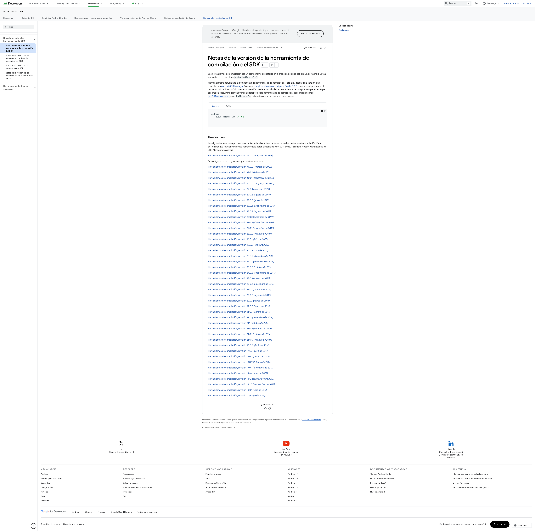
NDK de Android (377, 492)
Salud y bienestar (130, 483)
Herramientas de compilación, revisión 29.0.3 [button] (239, 189)
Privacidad (127, 492)
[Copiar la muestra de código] (325, 111)
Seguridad (45, 483)
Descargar (8, 18)
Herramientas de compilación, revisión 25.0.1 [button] (241, 261)
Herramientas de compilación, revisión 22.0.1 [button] (239, 300)
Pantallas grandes (213, 474)
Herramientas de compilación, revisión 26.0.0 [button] (238, 245)
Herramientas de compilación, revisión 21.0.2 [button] (240, 328)
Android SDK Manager (232, 86)
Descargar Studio (378, 487)
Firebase (101, 512)
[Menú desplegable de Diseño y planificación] (81, 3)
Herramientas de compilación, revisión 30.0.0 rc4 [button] (241, 183)
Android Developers (216, 47)
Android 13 (292, 492)
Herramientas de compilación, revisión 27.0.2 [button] (241, 222)
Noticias (44, 492)
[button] (16, 39)
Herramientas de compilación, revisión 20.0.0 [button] (238, 345)
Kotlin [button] (228, 106)
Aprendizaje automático (134, 478)
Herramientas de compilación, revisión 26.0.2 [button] (240, 233)
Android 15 (293, 483)
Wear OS (209, 478)
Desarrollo (93, 3)
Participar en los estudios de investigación (471, 487)
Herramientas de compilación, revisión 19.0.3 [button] (239, 356)
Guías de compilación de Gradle (179, 18)
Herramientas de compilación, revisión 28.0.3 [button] (241, 206)
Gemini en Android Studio (54, 18)
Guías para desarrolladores (382, 478)
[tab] (215, 106)
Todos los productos (147, 512)
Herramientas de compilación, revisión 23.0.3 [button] (239, 278)
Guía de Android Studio (380, 474)
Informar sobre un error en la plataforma (470, 474)
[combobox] (457, 3)
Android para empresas (51, 478)
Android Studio (511, 3)
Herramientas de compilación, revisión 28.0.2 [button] (239, 211)
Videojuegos (128, 474)
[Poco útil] (325, 48)
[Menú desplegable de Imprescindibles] (49, 3)
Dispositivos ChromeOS (216, 483)
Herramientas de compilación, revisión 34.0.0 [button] (240, 166)
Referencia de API (378, 483)
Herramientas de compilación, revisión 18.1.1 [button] (241, 379)
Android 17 (293, 474)
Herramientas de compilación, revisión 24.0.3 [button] (242, 272)
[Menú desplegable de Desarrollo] (102, 3)
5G (124, 496)
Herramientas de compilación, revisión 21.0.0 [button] (240, 339)
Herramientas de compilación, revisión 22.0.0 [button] (239, 306)
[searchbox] (18, 27)
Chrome (88, 512)
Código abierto (47, 487)
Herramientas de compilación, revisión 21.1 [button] (238, 323)
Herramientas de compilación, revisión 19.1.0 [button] (238, 351)
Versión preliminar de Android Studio (138, 18)
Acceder (527, 3)
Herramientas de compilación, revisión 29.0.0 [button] (238, 200)
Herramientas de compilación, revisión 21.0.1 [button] (239, 334)
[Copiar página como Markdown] (272, 65)
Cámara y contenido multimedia (137, 487)
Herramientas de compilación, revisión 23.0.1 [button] (239, 289)
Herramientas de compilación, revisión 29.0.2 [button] (239, 194)
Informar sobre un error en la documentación (472, 478)
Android (44, 474)
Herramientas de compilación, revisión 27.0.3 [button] (241, 217)
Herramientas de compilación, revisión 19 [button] (238, 373)
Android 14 (293, 487)
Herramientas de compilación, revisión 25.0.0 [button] (240, 267)
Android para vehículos (216, 487)
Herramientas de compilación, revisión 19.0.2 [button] (239, 362)
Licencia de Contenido (311, 420)
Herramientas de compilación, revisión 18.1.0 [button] (241, 384)
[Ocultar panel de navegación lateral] (33, 526)
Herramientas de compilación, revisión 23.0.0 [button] (239, 295)
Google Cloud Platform (121, 512)
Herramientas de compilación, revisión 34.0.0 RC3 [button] (240, 155)
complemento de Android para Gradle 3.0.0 (275, 86)
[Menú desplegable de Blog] (143, 3)
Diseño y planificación (67, 3)
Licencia (56, 524)
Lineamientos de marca (73, 524)
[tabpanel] (267, 118)
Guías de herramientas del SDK (218, 18)
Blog (137, 3)
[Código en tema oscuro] (322, 111)
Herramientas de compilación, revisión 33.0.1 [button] (241, 178)
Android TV (210, 492)
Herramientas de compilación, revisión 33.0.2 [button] (239, 172)
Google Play (115, 3)
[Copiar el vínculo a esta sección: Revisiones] (227, 137)
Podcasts (45, 500)
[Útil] (321, 48)
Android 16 (293, 478)
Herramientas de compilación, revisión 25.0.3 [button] (238, 250)
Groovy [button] (215, 106)
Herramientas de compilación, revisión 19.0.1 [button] (240, 367)
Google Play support (461, 483)
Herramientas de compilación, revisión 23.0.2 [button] (241, 284)
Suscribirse (500, 524)
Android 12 (293, 496)
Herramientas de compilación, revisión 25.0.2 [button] (241, 256)
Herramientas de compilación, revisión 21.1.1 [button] (240, 317)
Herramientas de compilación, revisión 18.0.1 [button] (238, 390)
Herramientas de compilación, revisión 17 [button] (236, 395)
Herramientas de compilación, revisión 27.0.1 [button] (241, 228)
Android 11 (292, 500)
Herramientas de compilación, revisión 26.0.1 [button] (238, 239)
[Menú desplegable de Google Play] (125, 3)
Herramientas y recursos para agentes (93, 18)
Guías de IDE (27, 18)
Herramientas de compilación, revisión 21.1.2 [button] (239, 312)
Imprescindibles (37, 3)
